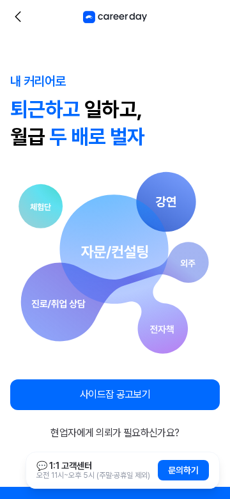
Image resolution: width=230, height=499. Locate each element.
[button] (115, 394)
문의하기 (183, 470)
